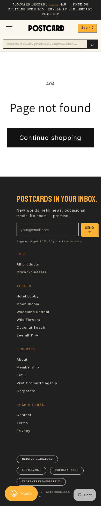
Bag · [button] (87, 28)
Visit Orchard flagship (37, 383)
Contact (24, 415)
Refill (21, 375)
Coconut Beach (31, 327)
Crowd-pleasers (31, 272)
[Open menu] (9, 28)
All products (28, 264)
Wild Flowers (28, 319)
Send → (89, 229)
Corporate (26, 391)
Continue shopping (50, 137)
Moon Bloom (28, 304)
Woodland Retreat (33, 312)
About (22, 359)
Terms (22, 423)
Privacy (23, 431)
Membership (28, 367)
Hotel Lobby (28, 296)
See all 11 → (27, 335)
